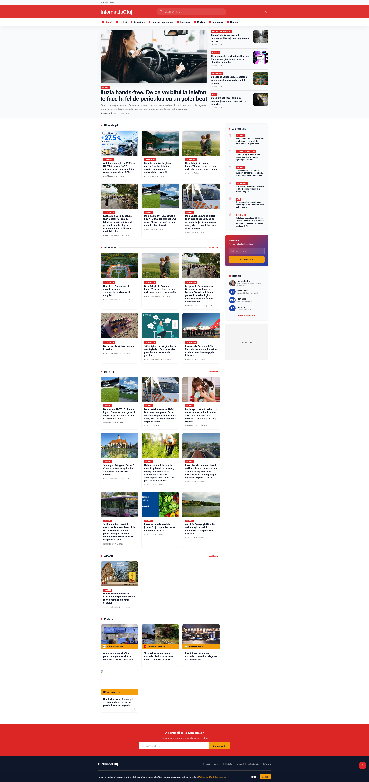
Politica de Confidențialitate (211, 776)
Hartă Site (266, 764)
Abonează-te (246, 259)
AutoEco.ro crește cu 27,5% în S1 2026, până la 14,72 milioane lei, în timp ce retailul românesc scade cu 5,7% (250, 222)
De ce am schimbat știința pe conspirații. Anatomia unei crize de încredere (229, 101)
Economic (185, 22)
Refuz (253, 776)
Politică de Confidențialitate (247, 764)
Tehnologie (218, 22)
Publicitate (227, 764)
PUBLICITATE (246, 342)
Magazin (105, 87)
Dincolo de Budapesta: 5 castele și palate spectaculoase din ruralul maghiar (229, 80)
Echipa (216, 764)
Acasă (108, 22)
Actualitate (139, 22)
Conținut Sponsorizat (162, 22)
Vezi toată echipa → (247, 315)
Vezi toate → (214, 247)
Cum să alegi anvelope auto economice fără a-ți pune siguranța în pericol (230, 38)
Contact (234, 22)
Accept (265, 776)
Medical (201, 22)
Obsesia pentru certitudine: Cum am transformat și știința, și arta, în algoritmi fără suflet (230, 59)
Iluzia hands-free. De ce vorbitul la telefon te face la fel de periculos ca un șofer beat (154, 95)
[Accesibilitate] (363, 765)
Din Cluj (123, 22)
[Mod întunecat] (266, 11)
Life (213, 94)
